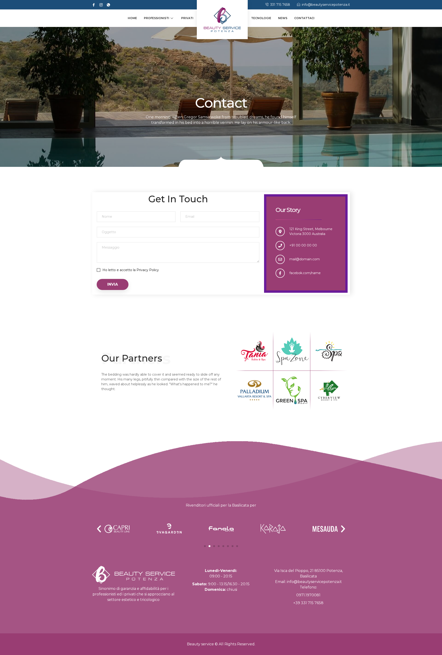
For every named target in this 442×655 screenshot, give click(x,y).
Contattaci (304, 18)
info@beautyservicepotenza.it (314, 582)
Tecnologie (261, 18)
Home (132, 18)
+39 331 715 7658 (308, 603)
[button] (205, 546)
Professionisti (156, 18)
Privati (187, 18)
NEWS (282, 18)
